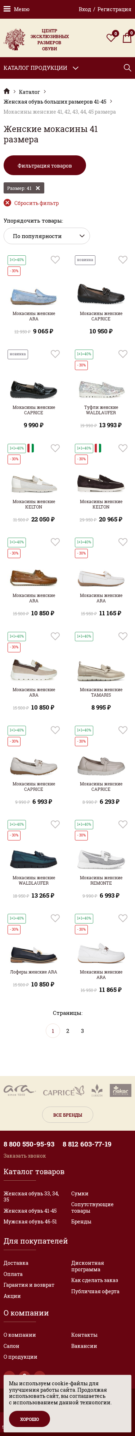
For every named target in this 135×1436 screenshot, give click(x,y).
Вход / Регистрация (105, 9)
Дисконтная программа (87, 1266)
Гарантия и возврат (29, 1284)
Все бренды (67, 1115)
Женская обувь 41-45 (30, 1210)
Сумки (80, 1193)
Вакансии (84, 1345)
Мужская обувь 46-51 (30, 1221)
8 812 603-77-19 (87, 1144)
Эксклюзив (7, 91)
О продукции (20, 1356)
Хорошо (29, 1419)
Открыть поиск (127, 68)
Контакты (84, 1334)
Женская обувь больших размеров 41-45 (55, 102)
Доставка (16, 1262)
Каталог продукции (35, 67)
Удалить (38, 188)
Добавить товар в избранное (55, 259)
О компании (20, 1334)
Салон (11, 1345)
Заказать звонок (25, 1155)
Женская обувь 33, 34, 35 (31, 1196)
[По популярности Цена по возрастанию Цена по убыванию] (47, 236)
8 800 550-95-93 (29, 1144)
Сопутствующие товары (92, 1207)
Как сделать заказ (94, 1280)
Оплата (13, 1274)
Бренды (81, 1221)
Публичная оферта (95, 1291)
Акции (12, 1296)
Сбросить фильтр (36, 203)
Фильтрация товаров (45, 165)
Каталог (29, 92)
